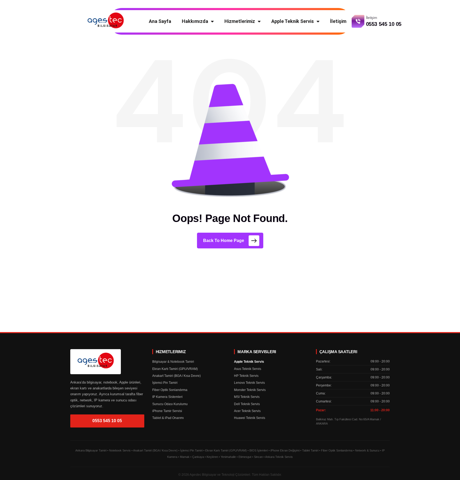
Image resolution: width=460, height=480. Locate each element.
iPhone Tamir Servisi (167, 411)
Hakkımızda (195, 21)
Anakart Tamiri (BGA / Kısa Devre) (176, 376)
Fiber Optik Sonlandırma (169, 390)
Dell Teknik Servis (247, 404)
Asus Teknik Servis (247, 369)
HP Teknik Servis (246, 376)
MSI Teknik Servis (247, 397)
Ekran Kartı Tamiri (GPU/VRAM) (175, 369)
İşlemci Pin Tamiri (165, 383)
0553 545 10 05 (107, 420)
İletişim (338, 21)
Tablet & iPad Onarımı (168, 418)
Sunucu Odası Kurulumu (170, 404)
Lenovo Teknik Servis (249, 383)
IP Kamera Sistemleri (167, 397)
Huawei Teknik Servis (249, 418)
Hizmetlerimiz (239, 21)
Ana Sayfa (160, 21)
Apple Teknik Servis (292, 21)
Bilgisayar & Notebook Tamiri (173, 362)
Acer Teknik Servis (247, 411)
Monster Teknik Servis (250, 390)
